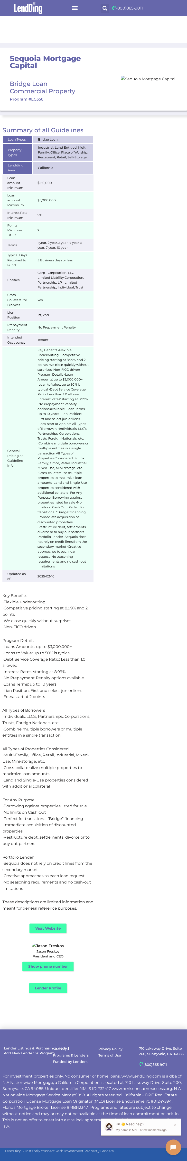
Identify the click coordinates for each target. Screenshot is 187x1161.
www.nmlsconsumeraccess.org (142, 1088)
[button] (75, 8)
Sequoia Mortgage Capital (45, 62)
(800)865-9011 (129, 8)
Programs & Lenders (71, 1055)
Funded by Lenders (70, 1061)
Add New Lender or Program (29, 1053)
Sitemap (60, 1049)
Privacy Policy (110, 1049)
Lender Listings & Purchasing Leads (35, 1048)
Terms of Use (109, 1055)
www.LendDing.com (141, 1076)
